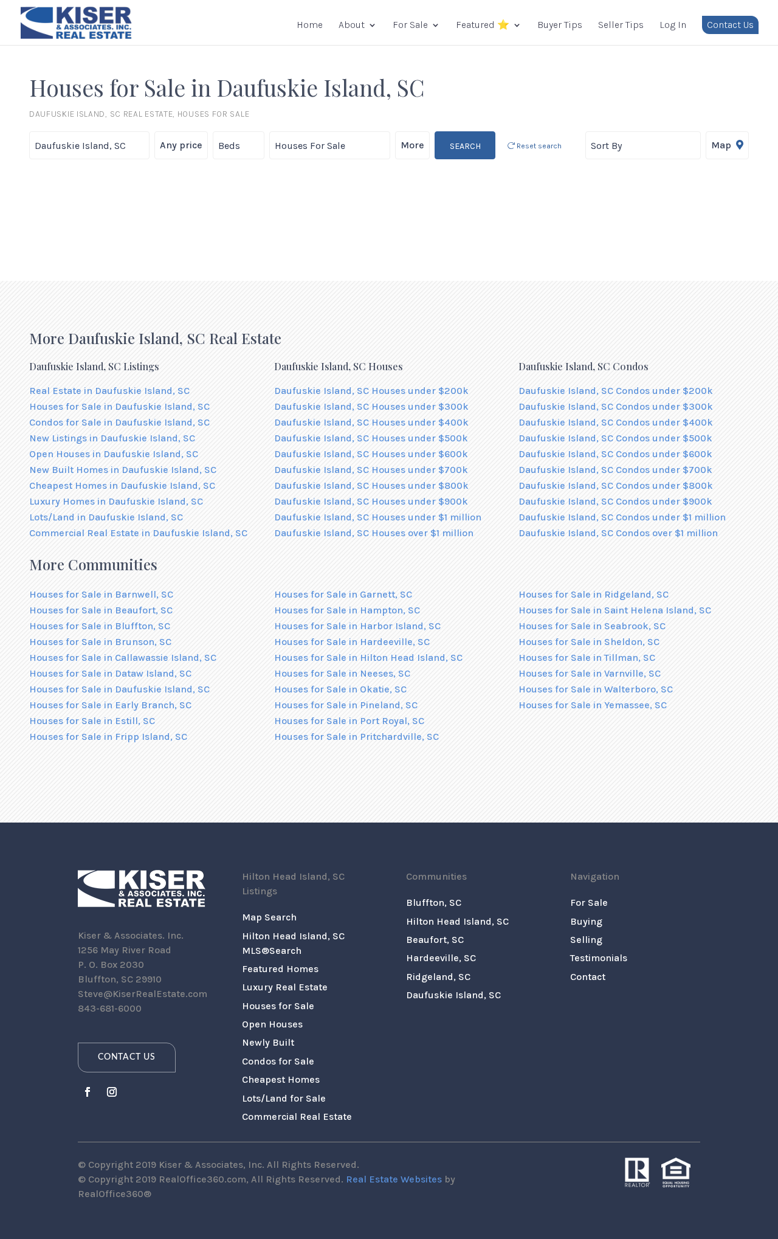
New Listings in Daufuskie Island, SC (112, 438)
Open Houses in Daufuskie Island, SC (113, 454)
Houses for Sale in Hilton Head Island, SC (368, 657)
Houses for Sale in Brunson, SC (100, 641)
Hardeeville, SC (441, 958)
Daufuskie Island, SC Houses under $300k (371, 406)
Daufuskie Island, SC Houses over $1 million (373, 533)
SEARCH (465, 146)
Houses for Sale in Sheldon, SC (588, 641)
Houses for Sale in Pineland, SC (346, 705)
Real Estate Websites (394, 1179)
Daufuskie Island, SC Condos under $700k (615, 469)
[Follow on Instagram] (112, 1092)
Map (722, 145)
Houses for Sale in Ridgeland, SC (593, 594)
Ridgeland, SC (438, 976)
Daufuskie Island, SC (453, 995)
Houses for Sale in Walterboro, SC (595, 689)
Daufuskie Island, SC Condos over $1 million (618, 533)
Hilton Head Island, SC (457, 921)
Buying (586, 921)
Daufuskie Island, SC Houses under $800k (371, 485)
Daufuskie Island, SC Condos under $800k (615, 485)
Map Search (269, 917)
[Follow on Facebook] (87, 1092)
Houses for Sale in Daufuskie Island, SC (119, 406)
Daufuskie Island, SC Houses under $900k (371, 501)
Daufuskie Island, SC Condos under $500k (615, 438)
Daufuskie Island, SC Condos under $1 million (622, 517)
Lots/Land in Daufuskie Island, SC (106, 517)
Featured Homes (280, 969)
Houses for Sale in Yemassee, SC (592, 705)
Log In (672, 25)
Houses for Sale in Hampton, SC (347, 610)
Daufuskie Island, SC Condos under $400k (615, 422)
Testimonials (598, 958)
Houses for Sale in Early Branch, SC (110, 705)
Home (310, 25)
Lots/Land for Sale (284, 1098)
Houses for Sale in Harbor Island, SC (357, 626)
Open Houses (272, 1024)
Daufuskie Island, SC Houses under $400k (371, 422)
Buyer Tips (559, 25)
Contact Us (730, 24)
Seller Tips (621, 25)
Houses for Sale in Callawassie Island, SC (122, 657)
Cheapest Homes (281, 1079)
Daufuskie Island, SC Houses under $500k (371, 438)
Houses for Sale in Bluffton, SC (99, 626)
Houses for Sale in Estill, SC (92, 720)
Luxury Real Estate (285, 987)
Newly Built (268, 1042)
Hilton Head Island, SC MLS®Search (293, 943)
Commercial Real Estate (297, 1116)
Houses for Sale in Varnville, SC (589, 673)
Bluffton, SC (433, 902)
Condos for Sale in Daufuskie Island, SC (119, 422)
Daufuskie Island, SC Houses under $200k (371, 390)
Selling (586, 939)
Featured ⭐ (482, 25)
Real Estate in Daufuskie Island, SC (109, 390)
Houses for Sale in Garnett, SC (343, 594)
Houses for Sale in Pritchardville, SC (356, 736)
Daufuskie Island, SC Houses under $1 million (377, 517)
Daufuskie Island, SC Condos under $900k (615, 501)
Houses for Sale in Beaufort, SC (101, 610)
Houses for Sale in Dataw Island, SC (110, 673)
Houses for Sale (278, 1006)
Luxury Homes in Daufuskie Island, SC (116, 501)
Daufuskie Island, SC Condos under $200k (615, 390)
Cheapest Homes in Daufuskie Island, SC (122, 485)
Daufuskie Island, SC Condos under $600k (615, 454)
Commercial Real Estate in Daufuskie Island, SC (138, 533)
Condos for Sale (278, 1061)
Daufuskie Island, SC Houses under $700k (371, 469)
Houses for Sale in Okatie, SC (340, 689)
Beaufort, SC (435, 939)
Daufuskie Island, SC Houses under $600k (371, 454)
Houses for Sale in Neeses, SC (342, 673)
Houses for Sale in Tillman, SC (586, 657)
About (352, 25)
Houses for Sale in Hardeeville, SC (352, 641)
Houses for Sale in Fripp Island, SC (108, 736)
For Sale (410, 25)
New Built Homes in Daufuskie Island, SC (122, 469)
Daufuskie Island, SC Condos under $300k (615, 406)
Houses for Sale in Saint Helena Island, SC (614, 610)
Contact (587, 976)
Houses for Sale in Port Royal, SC (349, 720)
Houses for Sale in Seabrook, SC (592, 626)
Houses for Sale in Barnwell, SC (101, 594)
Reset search (538, 146)
